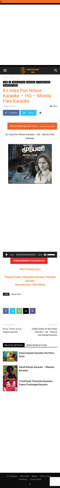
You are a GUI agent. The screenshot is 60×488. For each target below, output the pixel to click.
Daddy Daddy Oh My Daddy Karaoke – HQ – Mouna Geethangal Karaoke (44, 332)
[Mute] (45, 254)
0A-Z (12, 77)
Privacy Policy (35, 479)
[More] (40, 113)
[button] (5, 70)
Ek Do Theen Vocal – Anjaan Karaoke (13, 330)
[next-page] (9, 395)
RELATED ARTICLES (14, 345)
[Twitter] (12, 311)
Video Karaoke (22, 284)
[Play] (6, 254)
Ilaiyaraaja (30, 82)
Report (34, 476)
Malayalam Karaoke (33, 277)
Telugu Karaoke (12, 277)
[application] (30, 255)
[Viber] (33, 311)
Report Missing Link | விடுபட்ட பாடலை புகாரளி (32, 126)
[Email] (26, 311)
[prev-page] (5, 395)
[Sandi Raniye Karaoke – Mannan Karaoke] (10, 375)
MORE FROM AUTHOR (36, 345)
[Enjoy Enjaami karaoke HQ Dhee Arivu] (10, 356)
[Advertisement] (30, 35)
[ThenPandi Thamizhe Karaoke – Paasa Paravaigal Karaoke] (10, 385)
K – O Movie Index (43, 82)
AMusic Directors (18, 82)
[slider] (51, 254)
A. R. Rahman (12, 476)
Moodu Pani (16, 294)
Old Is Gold (24, 476)
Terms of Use (45, 476)
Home (5, 77)
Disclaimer (23, 479)
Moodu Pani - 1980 (10, 85)
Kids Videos (38, 284)
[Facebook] (6, 311)
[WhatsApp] (19, 311)
